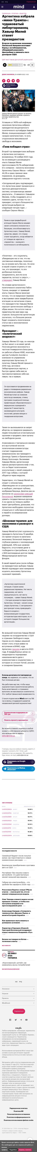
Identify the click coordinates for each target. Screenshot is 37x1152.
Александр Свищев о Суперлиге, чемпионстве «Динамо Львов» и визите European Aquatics (16, 913)
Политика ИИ (18, 1111)
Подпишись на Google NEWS (16, 762)
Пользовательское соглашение (18, 1114)
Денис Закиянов (8, 74)
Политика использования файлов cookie (18, 1120)
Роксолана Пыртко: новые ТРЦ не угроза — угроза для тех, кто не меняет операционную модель (17, 892)
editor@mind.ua (8, 736)
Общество (23, 13)
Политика (15, 13)
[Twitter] (16, 1020)
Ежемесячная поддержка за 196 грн (15, 713)
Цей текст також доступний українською (17, 59)
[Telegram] (21, 1020)
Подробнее (13, 1150)
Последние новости (9, 851)
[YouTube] (26, 1020)
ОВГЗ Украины (7, 802)
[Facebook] (10, 1020)
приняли (16, 649)
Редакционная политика (18, 1108)
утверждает (7, 280)
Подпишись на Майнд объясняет (16, 768)
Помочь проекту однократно (16, 720)
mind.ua (17, 1055)
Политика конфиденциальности (18, 1117)
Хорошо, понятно (25, 1150)
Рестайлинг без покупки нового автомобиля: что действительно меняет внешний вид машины (15, 875)
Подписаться (31, 2)
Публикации (6, 13)
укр (2, 2)
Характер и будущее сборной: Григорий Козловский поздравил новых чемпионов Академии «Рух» (17, 930)
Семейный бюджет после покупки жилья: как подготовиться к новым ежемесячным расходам (16, 858)
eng (6, 2)
